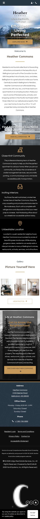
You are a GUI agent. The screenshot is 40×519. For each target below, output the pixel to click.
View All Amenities (18, 137)
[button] (32, 3)
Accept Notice (32, 514)
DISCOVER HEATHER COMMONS (20, 368)
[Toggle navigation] (4, 3)
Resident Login (10, 431)
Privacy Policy (14, 436)
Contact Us (25, 436)
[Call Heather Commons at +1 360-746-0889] (36, 3)
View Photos (19, 301)
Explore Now (19, 42)
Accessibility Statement (19, 441)
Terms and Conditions (26, 431)
